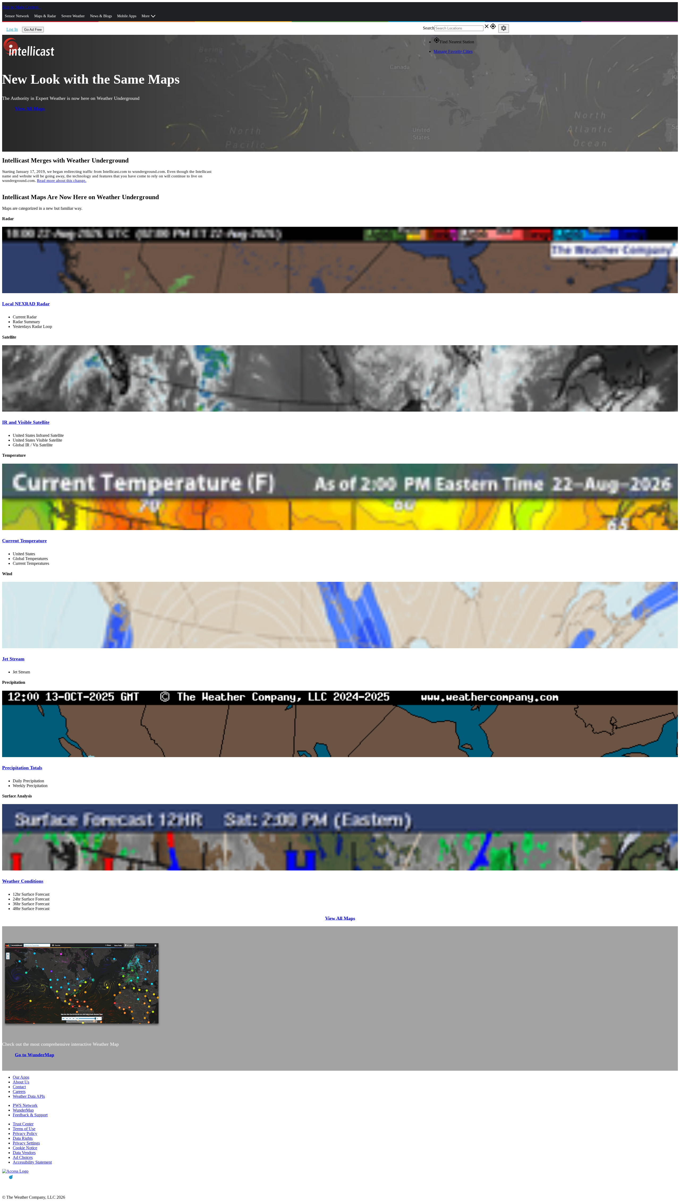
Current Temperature (24, 540)
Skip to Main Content (20, 7)
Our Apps (21, 1077)
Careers (19, 1091)
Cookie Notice (25, 1148)
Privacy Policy (25, 1133)
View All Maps (30, 108)
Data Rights (23, 1138)
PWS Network (25, 1105)
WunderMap (23, 1110)
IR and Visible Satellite (25, 422)
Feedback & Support (30, 1115)
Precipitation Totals (22, 767)
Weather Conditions (22, 881)
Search (428, 28)
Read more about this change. (61, 180)
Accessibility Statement (32, 1162)
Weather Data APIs (29, 1096)
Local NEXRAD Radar (26, 303)
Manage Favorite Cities (453, 51)
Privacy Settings (26, 1143)
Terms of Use (24, 1128)
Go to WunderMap (34, 1054)
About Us (21, 1082)
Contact (19, 1087)
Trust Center (23, 1124)
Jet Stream (13, 658)
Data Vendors (24, 1152)
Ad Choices (23, 1157)
